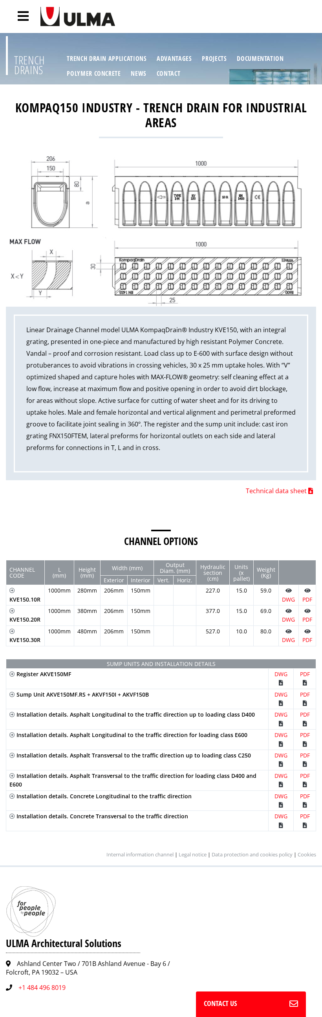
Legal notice (193, 854)
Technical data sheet (277, 491)
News (138, 73)
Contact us (220, 1003)
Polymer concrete (94, 73)
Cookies (307, 854)
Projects (214, 58)
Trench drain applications (106, 58)
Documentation (260, 58)
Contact (168, 73)
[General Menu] (19, 16)
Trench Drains (29, 65)
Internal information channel (140, 854)
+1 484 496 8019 (42, 987)
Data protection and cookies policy (252, 854)
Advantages (174, 58)
